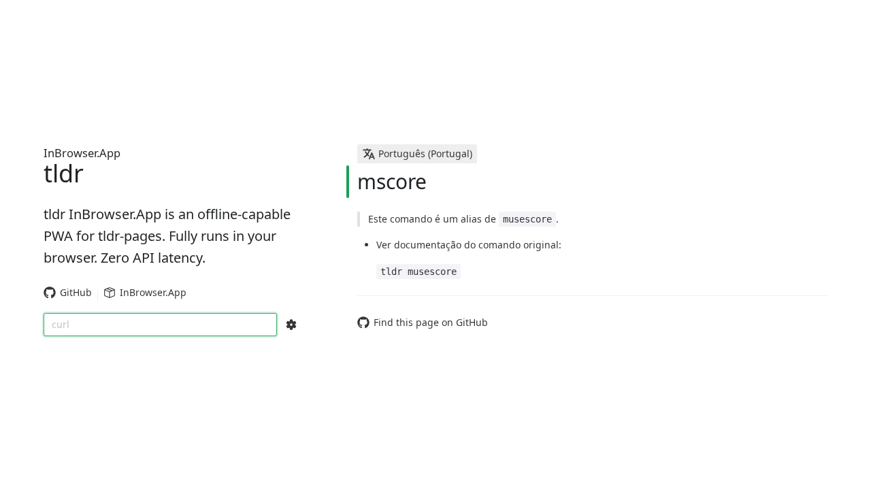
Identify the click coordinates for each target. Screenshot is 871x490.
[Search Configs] (291, 324)
